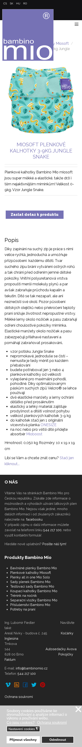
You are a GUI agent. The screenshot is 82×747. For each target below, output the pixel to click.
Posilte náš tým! (54, 544)
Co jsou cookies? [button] (21, 723)
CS (5, 3)
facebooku (34, 519)
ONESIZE (48, 425)
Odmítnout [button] (57, 739)
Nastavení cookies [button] (23, 729)
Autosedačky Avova (61, 649)
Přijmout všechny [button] (23, 739)
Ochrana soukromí (19, 697)
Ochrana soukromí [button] (52, 723)
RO (25, 3)
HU (18, 3)
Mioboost (34, 434)
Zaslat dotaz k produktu (35, 214)
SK (12, 3)
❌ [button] (78, 709)
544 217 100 (52, 530)
